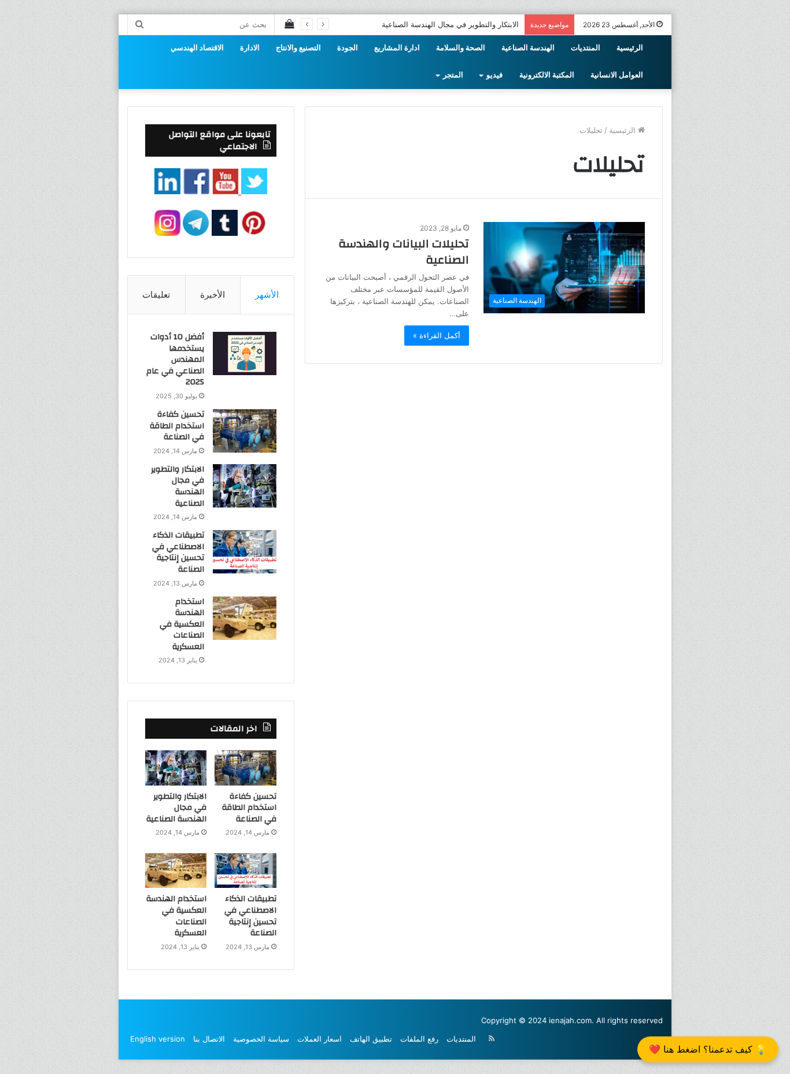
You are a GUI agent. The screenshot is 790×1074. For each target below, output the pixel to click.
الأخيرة (212, 294)
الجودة (347, 48)
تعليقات (156, 294)
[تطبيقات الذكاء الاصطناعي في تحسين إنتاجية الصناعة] (244, 551)
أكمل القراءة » (436, 335)
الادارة (250, 48)
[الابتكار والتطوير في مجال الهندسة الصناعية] (244, 486)
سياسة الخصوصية (261, 1038)
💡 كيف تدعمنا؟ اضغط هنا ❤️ (708, 1049)
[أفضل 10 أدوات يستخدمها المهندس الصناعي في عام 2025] (244, 353)
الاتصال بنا (209, 1038)
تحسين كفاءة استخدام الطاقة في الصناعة (177, 426)
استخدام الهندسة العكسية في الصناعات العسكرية (182, 624)
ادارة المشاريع (397, 48)
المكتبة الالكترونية (546, 75)
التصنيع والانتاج (298, 48)
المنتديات (585, 48)
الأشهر (267, 294)
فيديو (494, 75)
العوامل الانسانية (616, 75)
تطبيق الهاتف (371, 1038)
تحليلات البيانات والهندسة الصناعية (403, 252)
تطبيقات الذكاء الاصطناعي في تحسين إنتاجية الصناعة (178, 552)
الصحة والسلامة (460, 48)
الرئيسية (630, 48)
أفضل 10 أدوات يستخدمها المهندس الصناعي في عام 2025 (175, 359)
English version (157, 1038)
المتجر (453, 75)
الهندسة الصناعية (528, 48)
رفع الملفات (419, 1038)
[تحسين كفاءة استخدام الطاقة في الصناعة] (244, 431)
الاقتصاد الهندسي (197, 48)
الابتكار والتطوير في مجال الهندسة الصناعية (450, 24)
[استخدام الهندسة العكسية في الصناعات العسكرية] (244, 618)
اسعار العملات (319, 1038)
